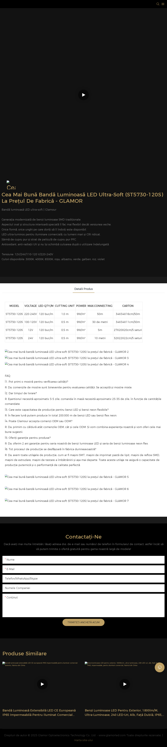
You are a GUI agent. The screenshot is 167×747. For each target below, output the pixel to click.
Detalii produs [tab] (83, 288)
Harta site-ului (83, 740)
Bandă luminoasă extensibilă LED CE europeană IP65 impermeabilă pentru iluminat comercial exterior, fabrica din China (39, 713)
